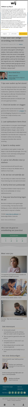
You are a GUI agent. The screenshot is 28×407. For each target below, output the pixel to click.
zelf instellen (14, 33)
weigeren (5, 33)
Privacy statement (5, 29)
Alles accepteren (23, 33)
